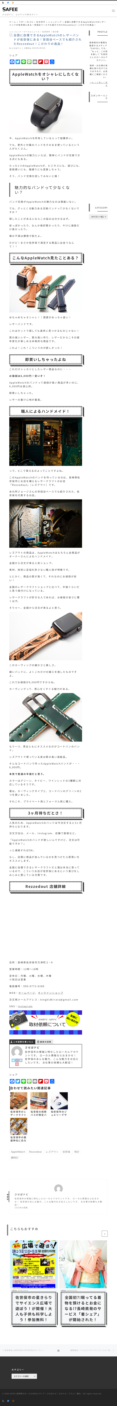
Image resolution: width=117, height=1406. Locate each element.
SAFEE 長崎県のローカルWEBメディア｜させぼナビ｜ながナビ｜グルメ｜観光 (45, 1393)
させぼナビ (16, 48)
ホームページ (26, 993)
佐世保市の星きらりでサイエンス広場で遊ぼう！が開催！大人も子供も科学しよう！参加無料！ (33, 1308)
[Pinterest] (17, 1064)
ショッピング (55, 22)
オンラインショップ (50, 993)
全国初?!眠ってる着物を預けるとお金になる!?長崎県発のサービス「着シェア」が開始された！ (83, 1308)
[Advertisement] (98, 153)
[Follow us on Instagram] (13, 2)
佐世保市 (40, 22)
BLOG (30, 22)
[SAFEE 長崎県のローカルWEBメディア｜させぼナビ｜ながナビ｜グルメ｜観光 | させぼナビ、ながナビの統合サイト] (10, 9)
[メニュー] (113, 10)
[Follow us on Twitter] (8, 2)
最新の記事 (45, 1041)
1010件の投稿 (21, 1207)
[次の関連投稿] (105, 1234)
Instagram (25, 1006)
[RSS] (3, 2)
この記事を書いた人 (23, 1041)
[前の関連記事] (98, 1234)
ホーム (12, 22)
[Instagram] (20, 1060)
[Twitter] (13, 1060)
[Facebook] (17, 1060)
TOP (21, 22)
